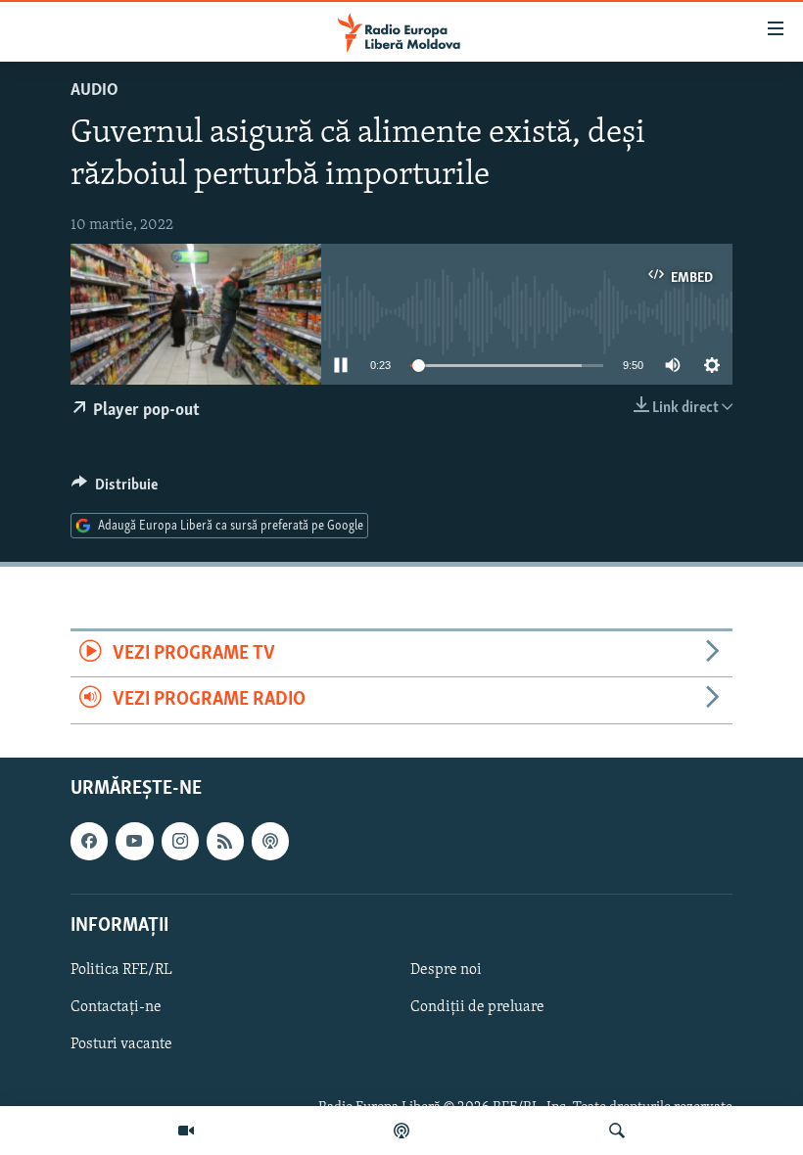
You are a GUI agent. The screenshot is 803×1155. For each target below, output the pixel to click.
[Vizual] (186, 1130)
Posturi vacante (121, 1044)
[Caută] (617, 1130)
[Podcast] (401, 1130)
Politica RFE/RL (121, 970)
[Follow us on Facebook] (89, 840)
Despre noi (446, 970)
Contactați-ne (116, 1007)
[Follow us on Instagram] (180, 840)
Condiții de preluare (477, 1007)
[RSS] (225, 840)
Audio (94, 91)
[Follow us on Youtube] (134, 840)
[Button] (114, 489)
